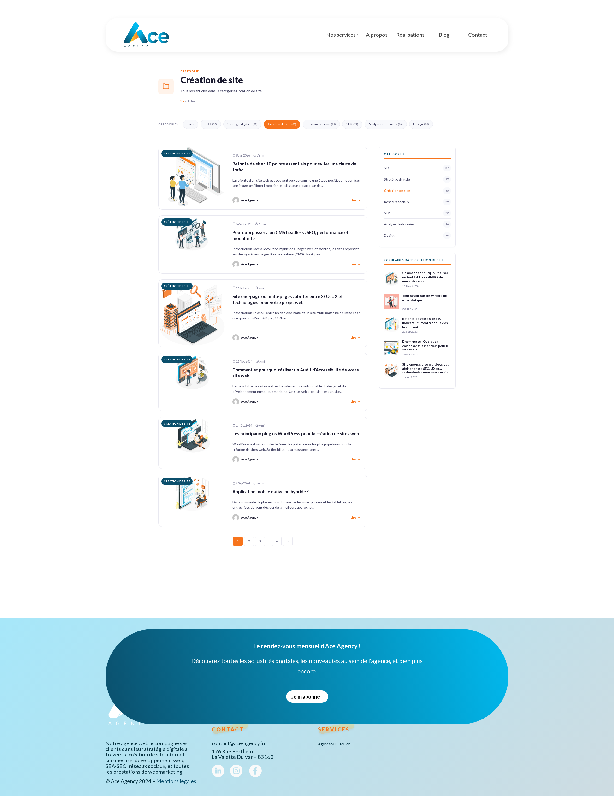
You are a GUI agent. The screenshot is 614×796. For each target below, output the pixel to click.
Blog (444, 34)
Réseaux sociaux (321, 124)
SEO (211, 124)
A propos (377, 34)
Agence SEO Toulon (334, 744)
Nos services (341, 34)
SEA (352, 124)
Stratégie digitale (242, 124)
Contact (477, 34)
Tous (190, 124)
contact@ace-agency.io (238, 743)
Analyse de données (386, 124)
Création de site (282, 124)
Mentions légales (176, 781)
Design (421, 124)
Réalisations (410, 34)
